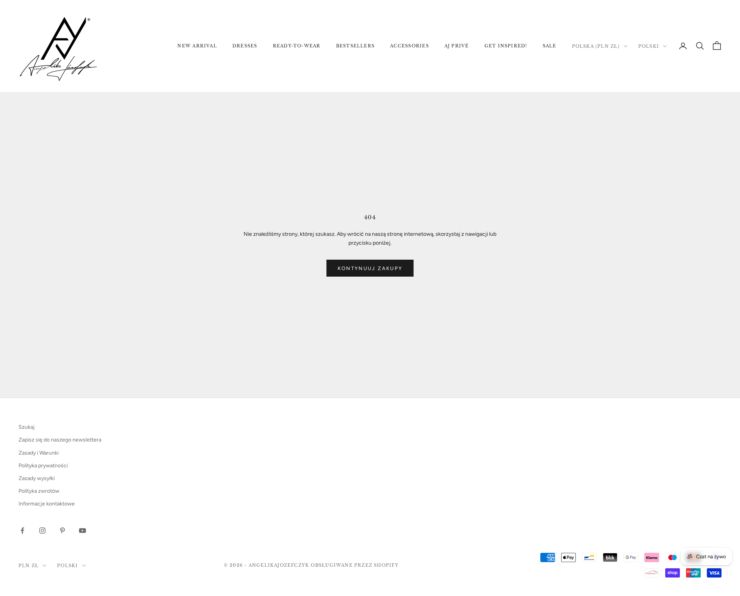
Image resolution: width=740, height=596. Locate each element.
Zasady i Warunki (38, 453)
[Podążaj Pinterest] (62, 530)
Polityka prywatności (43, 465)
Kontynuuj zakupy (370, 268)
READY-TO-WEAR (297, 46)
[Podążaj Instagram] (42, 530)
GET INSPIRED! (505, 46)
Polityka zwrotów (38, 491)
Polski (648, 46)
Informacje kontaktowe (46, 503)
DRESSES (244, 46)
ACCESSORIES (409, 46)
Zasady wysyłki (36, 478)
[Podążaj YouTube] (82, 530)
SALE (550, 46)
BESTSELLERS (355, 46)
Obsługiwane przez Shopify (354, 565)
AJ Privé (456, 46)
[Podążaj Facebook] (22, 530)
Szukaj (26, 427)
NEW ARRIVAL (197, 46)
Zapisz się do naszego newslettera (59, 440)
